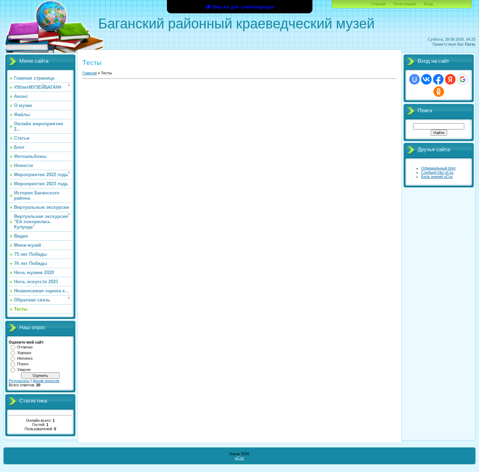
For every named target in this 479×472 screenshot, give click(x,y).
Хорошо (24, 353)
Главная (378, 4)
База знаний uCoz (437, 176)
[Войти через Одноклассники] (438, 91)
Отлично (25, 347)
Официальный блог (438, 168)
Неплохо (25, 358)
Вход (428, 4)
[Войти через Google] (462, 79)
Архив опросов (46, 381)
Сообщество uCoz (437, 172)
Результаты (19, 381)
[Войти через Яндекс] (450, 79)
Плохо (22, 364)
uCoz (239, 458)
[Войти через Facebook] (438, 79)
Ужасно (24, 369)
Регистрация (404, 4)
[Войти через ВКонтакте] (426, 79)
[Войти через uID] (414, 79)
